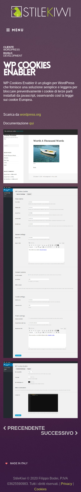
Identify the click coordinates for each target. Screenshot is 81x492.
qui (31, 123)
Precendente (26, 428)
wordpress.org (30, 114)
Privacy (66, 484)
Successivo (57, 433)
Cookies (40, 489)
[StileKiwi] (40, 12)
